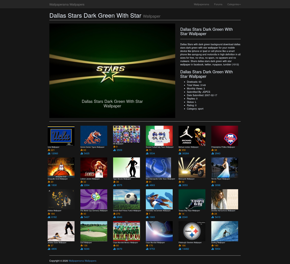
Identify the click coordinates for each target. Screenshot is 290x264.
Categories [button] (233, 4)
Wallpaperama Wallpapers (66, 4)
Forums (218, 4)
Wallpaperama (201, 4)
